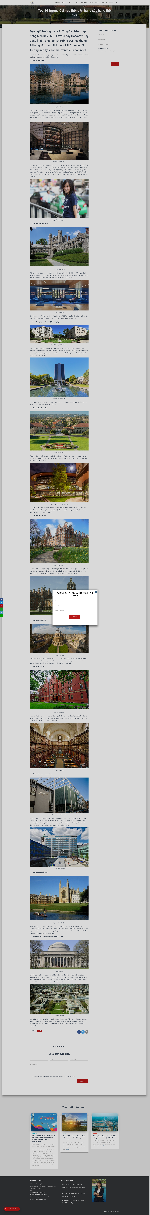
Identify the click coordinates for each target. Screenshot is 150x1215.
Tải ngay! (75, 616)
